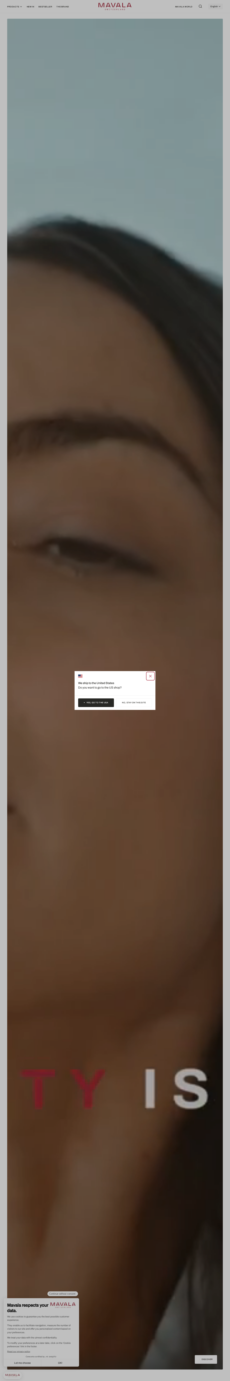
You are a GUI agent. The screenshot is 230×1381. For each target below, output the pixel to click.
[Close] (150, 676)
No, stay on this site (134, 702)
